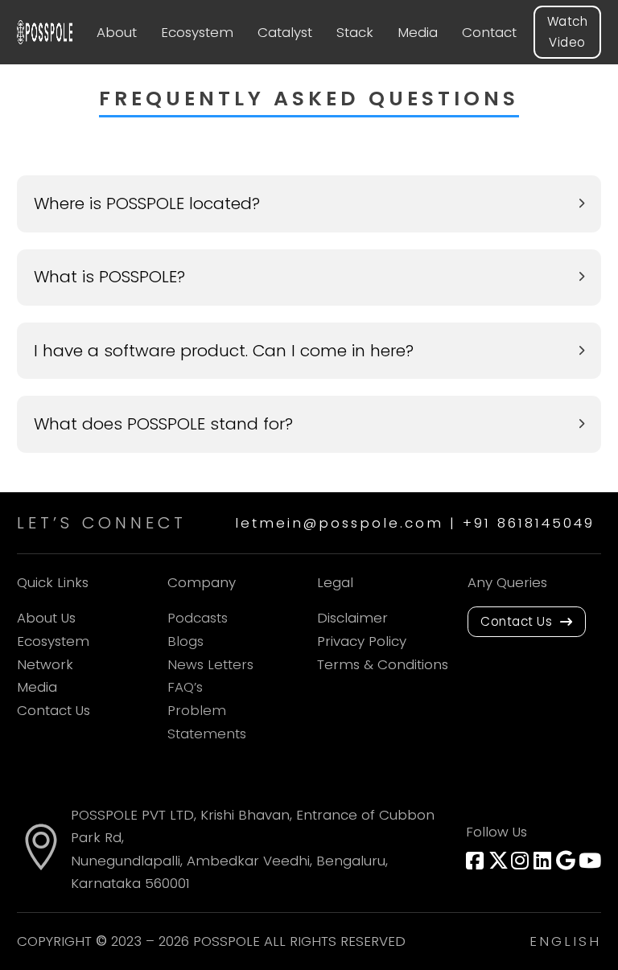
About (117, 32)
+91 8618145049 (532, 522)
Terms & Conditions (382, 664)
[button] (309, 204)
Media (418, 32)
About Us (46, 617)
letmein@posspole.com (339, 522)
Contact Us (53, 710)
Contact (489, 32)
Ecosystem (197, 32)
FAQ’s (185, 687)
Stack (354, 32)
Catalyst (285, 32)
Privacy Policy (361, 641)
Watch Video (567, 32)
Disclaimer (352, 617)
